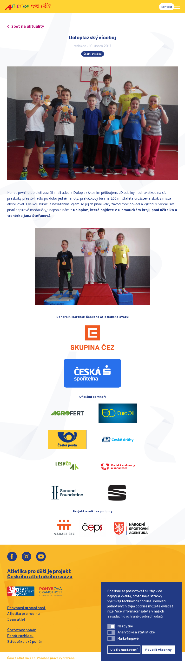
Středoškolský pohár (24, 642)
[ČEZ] (92, 338)
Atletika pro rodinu (23, 614)
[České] (118, 439)
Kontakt (166, 6)
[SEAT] (118, 492)
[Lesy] (67, 466)
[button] (111, 626)
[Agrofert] (67, 413)
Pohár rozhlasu (20, 636)
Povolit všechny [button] (158, 649)
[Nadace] (58, 527)
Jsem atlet (16, 620)
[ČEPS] (92, 527)
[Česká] (92, 373)
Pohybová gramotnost (26, 608)
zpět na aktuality (27, 26)
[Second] (67, 492)
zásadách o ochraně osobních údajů (135, 616)
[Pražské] (118, 466)
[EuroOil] (118, 413)
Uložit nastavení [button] (123, 649)
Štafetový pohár (21, 630)
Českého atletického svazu (40, 576)
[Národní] (126, 527)
